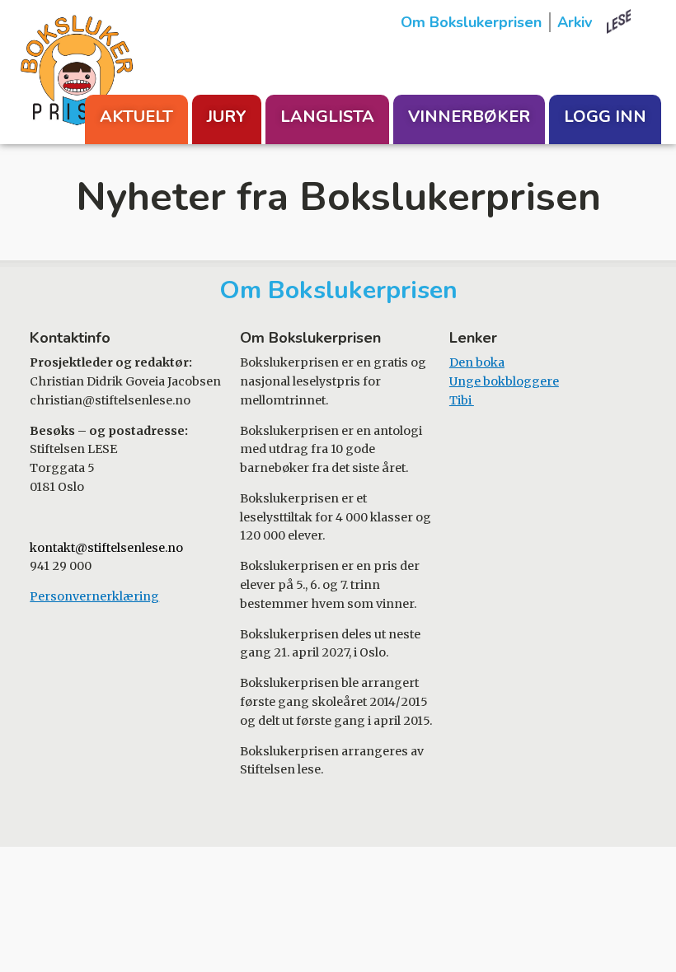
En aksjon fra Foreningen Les (634, 21)
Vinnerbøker (469, 116)
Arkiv (574, 22)
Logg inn (605, 116)
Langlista (327, 116)
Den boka (477, 362)
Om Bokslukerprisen (471, 22)
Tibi (461, 400)
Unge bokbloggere (504, 381)
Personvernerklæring (94, 596)
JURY (226, 116)
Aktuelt (136, 116)
